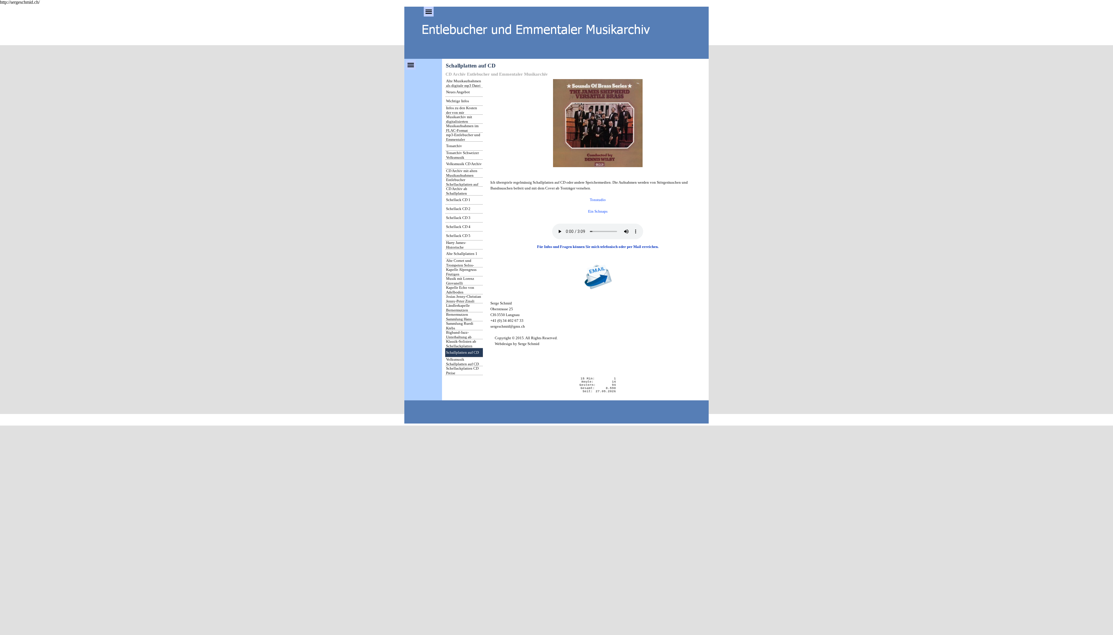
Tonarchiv (454, 146)
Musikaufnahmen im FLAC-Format (462, 128)
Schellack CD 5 (458, 235)
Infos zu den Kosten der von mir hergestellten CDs (461, 112)
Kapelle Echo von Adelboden (460, 289)
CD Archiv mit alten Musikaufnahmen (461, 173)
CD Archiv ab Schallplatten (456, 191)
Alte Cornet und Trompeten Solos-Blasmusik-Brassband (463, 265)
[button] (597, 278)
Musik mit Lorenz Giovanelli (460, 280)
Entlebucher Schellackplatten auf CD (462, 184)
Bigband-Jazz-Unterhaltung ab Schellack (459, 337)
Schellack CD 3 (458, 218)
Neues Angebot (458, 92)
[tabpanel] (597, 149)
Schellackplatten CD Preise (462, 370)
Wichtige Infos (457, 101)
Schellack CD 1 (458, 200)
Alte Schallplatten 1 (461, 253)
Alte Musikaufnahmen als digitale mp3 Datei (463, 83)
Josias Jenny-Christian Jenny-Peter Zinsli (463, 298)
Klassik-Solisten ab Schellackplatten (461, 343)
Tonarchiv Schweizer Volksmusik (462, 155)
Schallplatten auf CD (462, 352)
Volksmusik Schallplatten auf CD (462, 361)
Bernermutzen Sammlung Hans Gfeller (459, 319)
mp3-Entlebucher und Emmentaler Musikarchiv (463, 139)
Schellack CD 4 (458, 227)
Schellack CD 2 (458, 209)
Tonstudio (598, 200)
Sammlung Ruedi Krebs (459, 325)
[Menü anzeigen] (429, 12)
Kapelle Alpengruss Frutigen (461, 271)
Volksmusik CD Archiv (464, 164)
